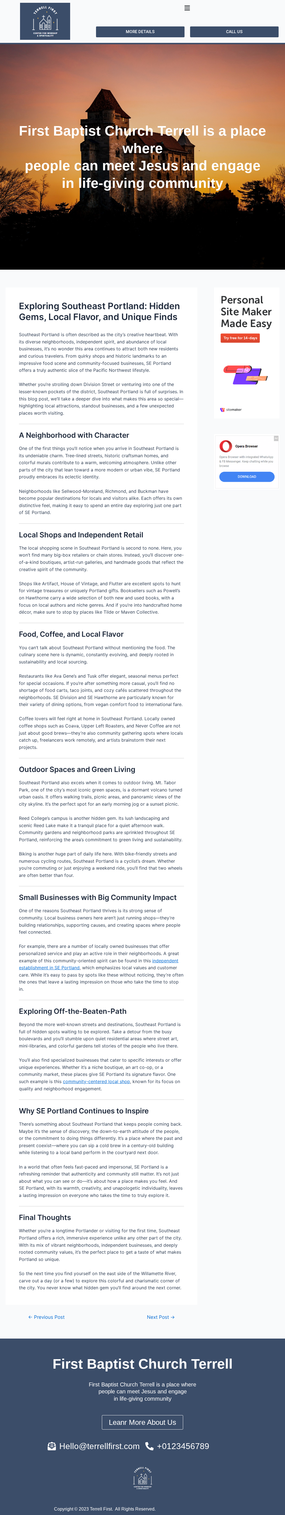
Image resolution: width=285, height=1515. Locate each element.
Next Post (161, 1317)
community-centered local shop (96, 1081)
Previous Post (46, 1317)
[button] (187, 8)
